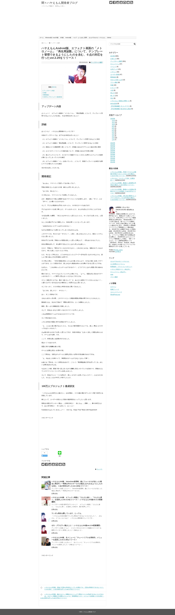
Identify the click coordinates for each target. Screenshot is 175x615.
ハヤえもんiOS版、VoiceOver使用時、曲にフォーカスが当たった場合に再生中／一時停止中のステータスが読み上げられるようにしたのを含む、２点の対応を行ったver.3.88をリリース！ (76, 484)
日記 (111, 98)
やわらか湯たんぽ (116, 80)
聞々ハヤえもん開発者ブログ (59, 2)
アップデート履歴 (96, 62)
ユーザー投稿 (114, 74)
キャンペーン (114, 64)
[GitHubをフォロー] (124, 2)
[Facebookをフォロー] (114, 2)
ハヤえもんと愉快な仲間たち (119, 101)
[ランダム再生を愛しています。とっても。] (46, 517)
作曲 (111, 85)
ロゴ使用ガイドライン (117, 264)
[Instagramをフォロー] (117, 2)
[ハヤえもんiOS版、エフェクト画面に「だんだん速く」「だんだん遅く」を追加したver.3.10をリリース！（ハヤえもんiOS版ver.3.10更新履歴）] (46, 501)
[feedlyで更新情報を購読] (128, 2)
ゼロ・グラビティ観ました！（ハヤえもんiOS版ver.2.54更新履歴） (76, 525)
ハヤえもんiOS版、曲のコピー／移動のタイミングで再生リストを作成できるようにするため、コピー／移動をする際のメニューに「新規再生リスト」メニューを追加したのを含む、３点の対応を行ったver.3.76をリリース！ (72, 596)
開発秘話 (113, 77)
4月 (113, 134)
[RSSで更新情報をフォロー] (131, 2)
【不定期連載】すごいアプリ (119, 106)
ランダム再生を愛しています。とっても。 (67, 513)
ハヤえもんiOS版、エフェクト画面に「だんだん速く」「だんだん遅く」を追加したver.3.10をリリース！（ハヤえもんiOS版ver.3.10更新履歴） (76, 500)
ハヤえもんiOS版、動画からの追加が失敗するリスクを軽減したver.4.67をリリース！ (123, 191)
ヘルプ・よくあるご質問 (80, 37)
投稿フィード (114, 289)
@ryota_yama (118, 250)
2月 (113, 137)
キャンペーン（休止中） (118, 272)
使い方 (112, 95)
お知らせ (113, 58)
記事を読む (54, 493)
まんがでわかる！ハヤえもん (97, 37)
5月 (113, 132)
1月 (113, 139)
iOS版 (62, 37)
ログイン (113, 287)
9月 (113, 126)
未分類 (112, 56)
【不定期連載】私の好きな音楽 (120, 109)
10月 (113, 124)
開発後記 (45, 95)
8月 (113, 128)
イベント (113, 66)
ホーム (42, 37)
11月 (113, 122)
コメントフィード (116, 292)
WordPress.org (115, 294)
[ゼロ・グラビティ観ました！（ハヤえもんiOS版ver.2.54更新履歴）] (46, 529)
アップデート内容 (48, 90)
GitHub (109, 37)
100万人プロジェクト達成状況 (52, 97)
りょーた (99, 469)
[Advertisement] (87, 22)
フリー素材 (114, 82)
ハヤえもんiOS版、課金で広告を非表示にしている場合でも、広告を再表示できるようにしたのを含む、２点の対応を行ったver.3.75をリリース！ (74, 588)
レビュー (113, 87)
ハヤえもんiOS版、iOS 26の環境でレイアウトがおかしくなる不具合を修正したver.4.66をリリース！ (123, 197)
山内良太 (118, 251)
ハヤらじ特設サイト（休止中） (120, 269)
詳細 (44, 92)
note (111, 274)
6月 (113, 130)
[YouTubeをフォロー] (121, 2)
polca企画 (113, 103)
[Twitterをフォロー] (110, 2)
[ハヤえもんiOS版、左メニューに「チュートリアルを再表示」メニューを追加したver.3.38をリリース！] (46, 541)
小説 (111, 90)
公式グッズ (114, 69)
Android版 (68, 37)
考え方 (112, 93)
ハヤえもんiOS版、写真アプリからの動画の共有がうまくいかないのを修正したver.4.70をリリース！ (123, 174)
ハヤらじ (113, 72)
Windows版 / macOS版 (51, 37)
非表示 (54, 87)
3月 (113, 136)
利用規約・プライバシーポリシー (121, 266)
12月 (113, 120)
